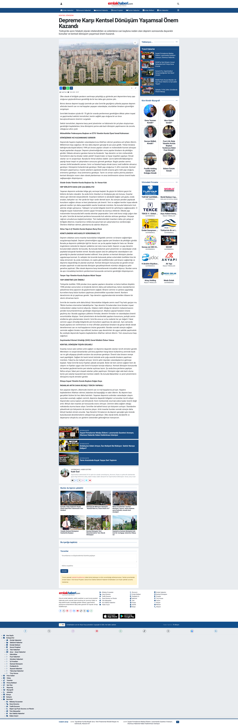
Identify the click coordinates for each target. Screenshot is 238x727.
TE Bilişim (176, 625)
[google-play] (127, 616)
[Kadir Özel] (64, 473)
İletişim (9, 697)
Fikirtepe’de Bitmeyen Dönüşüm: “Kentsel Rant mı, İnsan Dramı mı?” (98, 507)
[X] (63, 610)
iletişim (158, 607)
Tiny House (159, 598)
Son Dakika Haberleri (108, 602)
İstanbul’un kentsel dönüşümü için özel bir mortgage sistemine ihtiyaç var (124, 533)
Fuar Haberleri (14, 657)
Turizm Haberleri (134, 10)
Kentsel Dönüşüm (66, 15)
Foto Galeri (10, 676)
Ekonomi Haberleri (84, 10)
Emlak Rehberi (149, 10)
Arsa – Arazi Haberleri (17, 652)
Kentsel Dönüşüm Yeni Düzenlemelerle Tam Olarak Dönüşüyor (95, 533)
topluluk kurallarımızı (78, 577)
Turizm (158, 600)
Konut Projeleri (117, 10)
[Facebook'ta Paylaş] (61, 88)
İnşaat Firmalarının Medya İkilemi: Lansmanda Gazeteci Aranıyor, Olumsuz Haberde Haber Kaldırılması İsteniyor (149, 722)
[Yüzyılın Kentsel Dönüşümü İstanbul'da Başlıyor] (72, 522)
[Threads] (84, 610)
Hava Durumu (106, 594)
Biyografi (9, 690)
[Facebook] (75, 480)
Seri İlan (9, 685)
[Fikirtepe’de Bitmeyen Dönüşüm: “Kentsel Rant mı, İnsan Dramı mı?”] (98, 498)
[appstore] (110, 616)
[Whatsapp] (91, 610)
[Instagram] (82, 480)
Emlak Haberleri (67, 10)
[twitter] (49, 631)
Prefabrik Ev (135, 596)
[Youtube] (89, 480)
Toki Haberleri (163, 10)
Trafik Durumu (106, 596)
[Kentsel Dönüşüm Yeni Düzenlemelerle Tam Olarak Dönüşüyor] (98, 522)
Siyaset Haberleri (15, 669)
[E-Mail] (72, 480)
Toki (133, 600)
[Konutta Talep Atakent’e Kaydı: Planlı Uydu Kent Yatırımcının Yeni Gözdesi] (72, 498)
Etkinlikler (13, 654)
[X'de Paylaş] (64, 88)
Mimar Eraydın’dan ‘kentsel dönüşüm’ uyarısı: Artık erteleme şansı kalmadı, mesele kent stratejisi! (123, 509)
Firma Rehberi (11, 683)
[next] (192, 631)
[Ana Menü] (178, 10)
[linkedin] (215, 631)
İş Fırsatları (13, 661)
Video (8, 678)
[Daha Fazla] (71, 88)
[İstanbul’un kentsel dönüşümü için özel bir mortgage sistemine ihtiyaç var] (124, 522)
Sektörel (134, 598)
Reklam (158, 604)
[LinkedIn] (74, 610)
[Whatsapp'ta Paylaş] (67, 88)
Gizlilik (134, 604)
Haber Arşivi (106, 604)
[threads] (168, 631)
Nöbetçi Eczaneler (107, 592)
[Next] (87, 610)
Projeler (158, 596)
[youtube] (96, 631)
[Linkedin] (86, 480)
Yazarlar (9, 680)
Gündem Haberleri (16, 659)
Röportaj (9, 687)
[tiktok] (144, 631)
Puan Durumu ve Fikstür (109, 598)
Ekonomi (134, 592)
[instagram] (73, 631)
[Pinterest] (67, 610)
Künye (134, 607)
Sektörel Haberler (102, 10)
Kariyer (158, 602)
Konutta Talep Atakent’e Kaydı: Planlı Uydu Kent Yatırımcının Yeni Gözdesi (71, 508)
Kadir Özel (64, 92)
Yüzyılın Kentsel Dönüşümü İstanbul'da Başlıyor (69, 532)
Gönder (64, 571)
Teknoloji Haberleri (16, 671)
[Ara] (178, 4)
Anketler (9, 692)
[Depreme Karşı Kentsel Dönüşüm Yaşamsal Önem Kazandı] (99, 62)
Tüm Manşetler (106, 600)
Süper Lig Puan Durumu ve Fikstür (21, 709)
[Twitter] (79, 480)
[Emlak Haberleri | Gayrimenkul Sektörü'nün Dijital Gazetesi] (120, 4)
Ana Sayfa (9, 635)
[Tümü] (177, 42)
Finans (134, 602)
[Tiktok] (81, 610)
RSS (62, 625)
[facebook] (25, 631)
